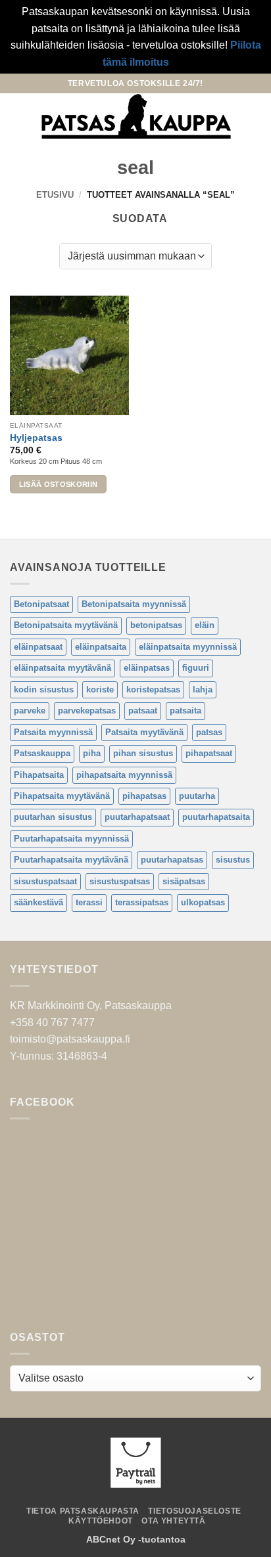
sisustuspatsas (119, 881)
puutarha (197, 796)
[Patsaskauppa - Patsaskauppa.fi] (136, 116)
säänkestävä (38, 902)
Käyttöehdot (100, 1520)
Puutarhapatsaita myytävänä (71, 860)
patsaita (185, 710)
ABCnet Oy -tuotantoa (135, 1539)
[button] (18, 117)
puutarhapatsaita (216, 817)
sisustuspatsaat (45, 881)
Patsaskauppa (42, 753)
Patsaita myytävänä (144, 732)
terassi (89, 902)
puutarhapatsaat (137, 817)
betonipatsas (156, 625)
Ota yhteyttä (173, 1520)
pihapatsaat (208, 753)
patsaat (142, 710)
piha (92, 753)
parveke (29, 710)
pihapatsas (144, 796)
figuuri (195, 668)
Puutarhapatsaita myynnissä (71, 839)
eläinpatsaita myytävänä (62, 668)
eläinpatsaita (100, 647)
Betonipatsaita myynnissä (134, 604)
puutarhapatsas (172, 860)
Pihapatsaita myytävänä (62, 796)
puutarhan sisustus (53, 817)
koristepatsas (153, 689)
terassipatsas (141, 902)
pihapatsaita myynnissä (124, 775)
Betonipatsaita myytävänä (66, 625)
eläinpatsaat (38, 647)
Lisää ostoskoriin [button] (58, 484)
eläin (204, 625)
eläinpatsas (147, 668)
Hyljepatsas (36, 438)
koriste (100, 689)
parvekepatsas (87, 710)
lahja (202, 689)
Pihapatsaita (39, 775)
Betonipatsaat (41, 604)
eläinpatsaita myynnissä (188, 647)
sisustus (233, 860)
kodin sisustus (44, 689)
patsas (209, 732)
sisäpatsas (183, 881)
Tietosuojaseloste (194, 1511)
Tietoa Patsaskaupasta (82, 1511)
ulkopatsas (203, 902)
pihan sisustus (143, 753)
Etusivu (55, 195)
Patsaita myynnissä (53, 732)
